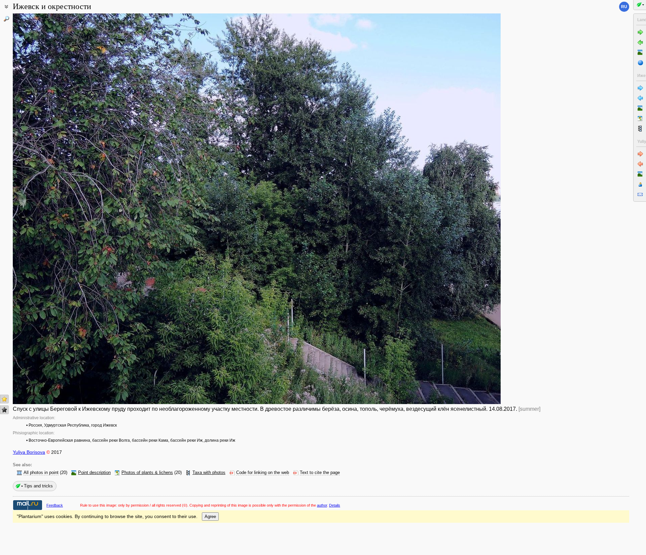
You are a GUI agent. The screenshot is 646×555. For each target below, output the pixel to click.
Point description (94, 472)
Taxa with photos (208, 472)
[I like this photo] (4, 399)
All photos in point (41, 472)
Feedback (54, 505)
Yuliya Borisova (29, 452)
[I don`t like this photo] (4, 409)
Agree (210, 516)
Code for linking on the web (262, 472)
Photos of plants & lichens (147, 472)
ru (624, 6)
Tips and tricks (38, 485)
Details (334, 505)
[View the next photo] (450, 208)
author (322, 505)
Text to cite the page (320, 472)
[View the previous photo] (63, 208)
